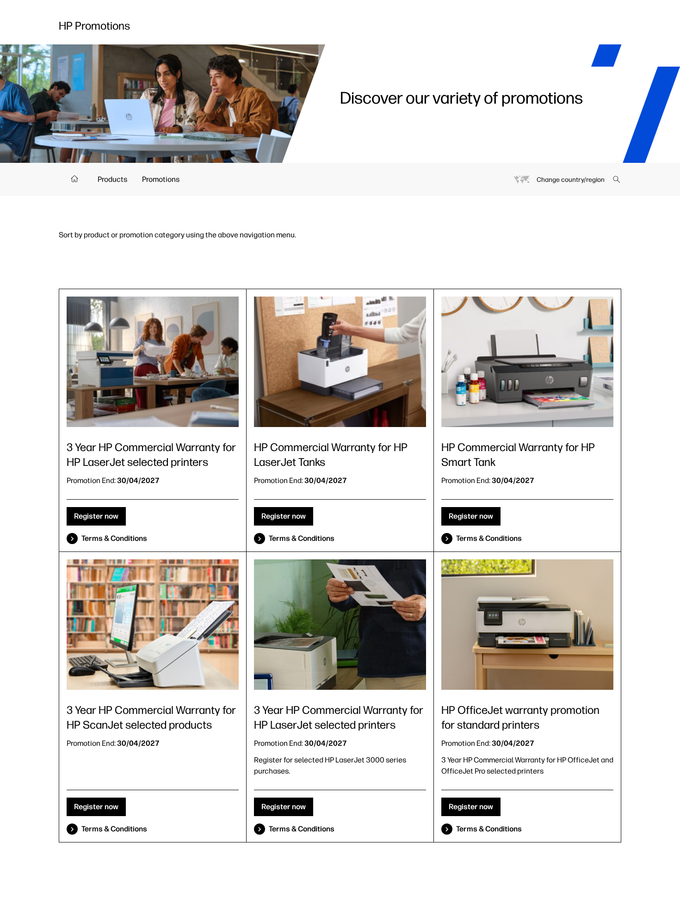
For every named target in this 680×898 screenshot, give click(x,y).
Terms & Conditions (114, 538)
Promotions (160, 179)
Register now (96, 516)
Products (112, 179)
